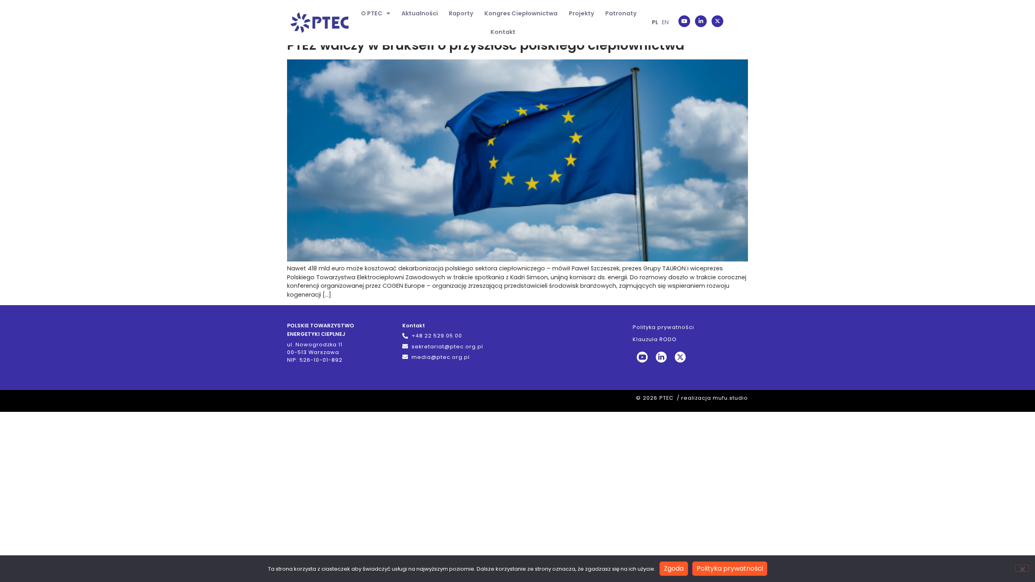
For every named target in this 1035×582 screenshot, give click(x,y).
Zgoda (674, 568)
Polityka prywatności (663, 327)
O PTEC (371, 13)
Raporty (461, 13)
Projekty (581, 13)
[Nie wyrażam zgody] (1022, 568)
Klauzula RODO (655, 339)
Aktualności (419, 13)
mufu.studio (730, 397)
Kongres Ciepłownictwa (521, 13)
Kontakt (502, 32)
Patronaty (621, 13)
